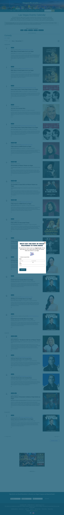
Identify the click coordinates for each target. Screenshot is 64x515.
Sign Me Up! (23, 269)
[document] (32, 257)
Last (33, 262)
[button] (44, 242)
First (20, 262)
